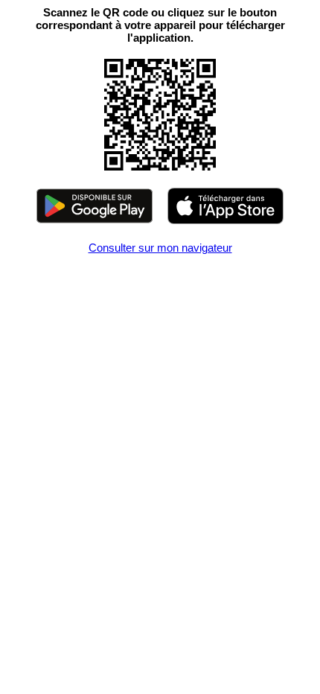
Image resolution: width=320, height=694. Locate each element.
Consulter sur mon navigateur (160, 247)
